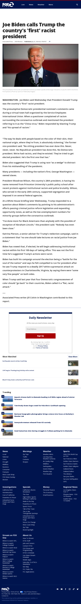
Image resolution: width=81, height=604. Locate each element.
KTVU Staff (26, 541)
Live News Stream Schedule (29, 556)
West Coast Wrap (8, 475)
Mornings (27, 451)
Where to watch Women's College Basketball (8, 567)
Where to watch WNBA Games (8, 573)
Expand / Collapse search (77, 4)
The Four (26, 494)
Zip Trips (26, 454)
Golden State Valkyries (70, 466)
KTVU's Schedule (28, 553)
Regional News (70, 487)
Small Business (48, 495)
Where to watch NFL (10, 541)
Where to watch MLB (10, 548)
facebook (65, 589)
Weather (47, 451)
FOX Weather (47, 474)
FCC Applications (28, 572)
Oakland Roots (68, 469)
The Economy (48, 492)
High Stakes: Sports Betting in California (29, 498)
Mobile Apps (27, 560)
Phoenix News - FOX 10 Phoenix (70, 495)
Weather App (47, 471)
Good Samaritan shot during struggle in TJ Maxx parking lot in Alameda (43, 431)
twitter (77, 589)
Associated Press (8, 42)
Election (5, 480)
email (57, 589)
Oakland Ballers (68, 471)
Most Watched (9, 356)
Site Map (26, 567)
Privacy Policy (43, 346)
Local (4, 454)
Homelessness (8, 492)
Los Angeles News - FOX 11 (70, 491)
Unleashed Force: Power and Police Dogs (8, 502)
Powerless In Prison (9, 498)
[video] (73, 363)
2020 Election (19, 42)
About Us (27, 535)
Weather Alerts (48, 454)
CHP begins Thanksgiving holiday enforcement (18, 370)
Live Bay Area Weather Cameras (49, 458)
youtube (61, 589)
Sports (66, 451)
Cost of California (8, 495)
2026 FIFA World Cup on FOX (70, 455)
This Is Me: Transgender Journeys (30, 512)
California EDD (8, 490)
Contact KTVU (27, 546)
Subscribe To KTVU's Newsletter (30, 563)
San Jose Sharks (68, 476)
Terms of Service (42, 348)
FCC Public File (28, 569)
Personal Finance (49, 490)
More (51, 4)
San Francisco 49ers (70, 459)
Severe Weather (48, 469)
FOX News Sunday (9, 477)
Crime (5, 459)
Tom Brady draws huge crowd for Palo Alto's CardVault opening (39, 406)
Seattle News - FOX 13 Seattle (70, 500)
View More (72, 357)
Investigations (9, 487)
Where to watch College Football (8, 544)
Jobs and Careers (28, 543)
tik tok (73, 589)
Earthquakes (47, 466)
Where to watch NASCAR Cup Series (9, 551)
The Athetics (67, 474)
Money (46, 487)
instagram (69, 589)
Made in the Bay (28, 501)
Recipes (25, 462)
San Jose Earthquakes (70, 479)
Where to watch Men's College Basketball (8, 561)
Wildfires (5, 464)
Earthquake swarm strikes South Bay (15, 361)
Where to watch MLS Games (10, 577)
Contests (26, 459)
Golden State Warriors (70, 461)
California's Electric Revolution (29, 491)
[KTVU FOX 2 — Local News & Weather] (9, 4)
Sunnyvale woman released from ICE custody (32, 422)
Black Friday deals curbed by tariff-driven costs (18, 380)
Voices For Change (29, 522)
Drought (5, 462)
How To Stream (28, 538)
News (5, 451)
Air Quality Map (48, 461)
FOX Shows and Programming (28, 549)
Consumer (6, 469)
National (5, 457)
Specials (26, 487)
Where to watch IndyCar (8, 556)
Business (6, 467)
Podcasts (6, 472)
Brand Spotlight (28, 530)
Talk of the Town (28, 509)
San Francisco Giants (70, 464)
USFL (65, 482)
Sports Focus (27, 506)
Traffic (25, 457)
